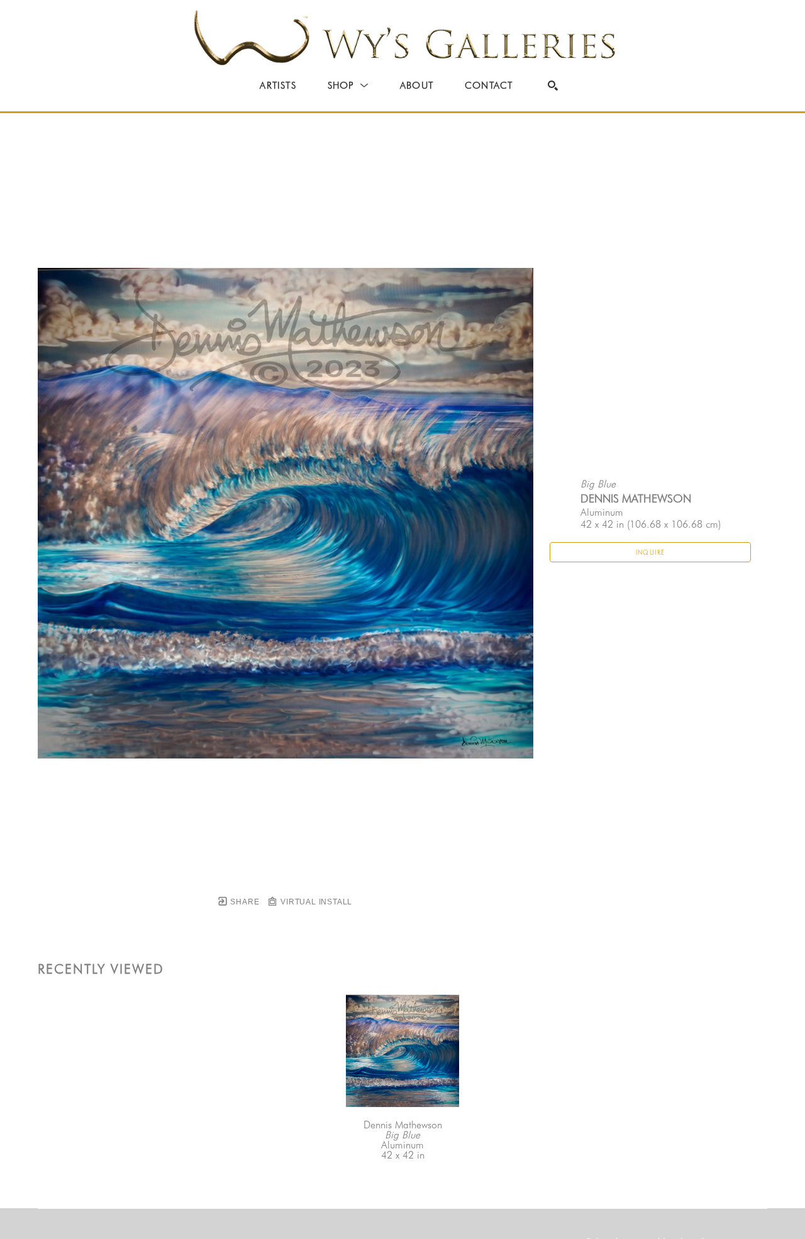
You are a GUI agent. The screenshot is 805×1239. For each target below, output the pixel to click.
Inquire (650, 552)
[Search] (553, 86)
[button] (348, 85)
